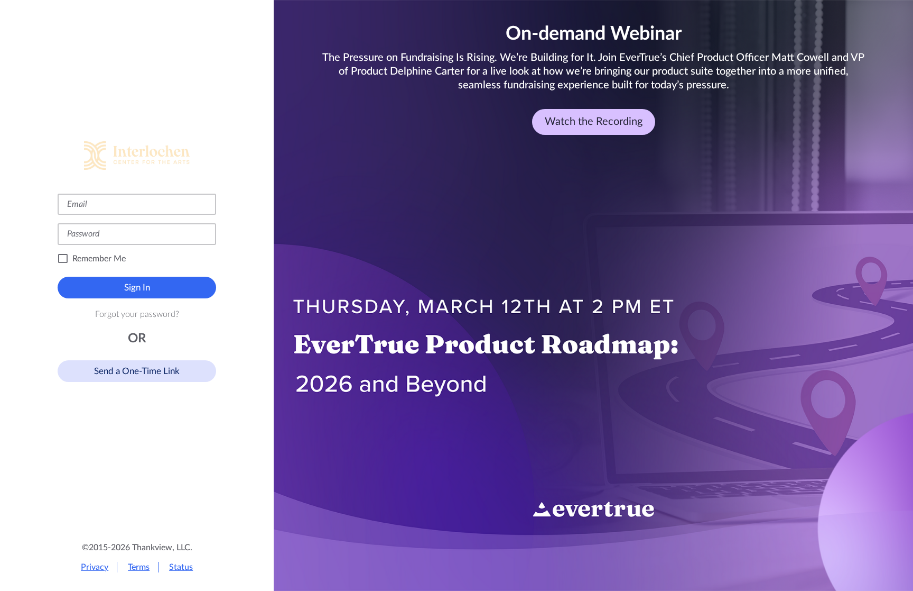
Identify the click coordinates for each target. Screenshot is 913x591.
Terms (139, 567)
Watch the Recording (593, 121)
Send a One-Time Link (137, 371)
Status (181, 567)
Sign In (137, 287)
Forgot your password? (137, 314)
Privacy (94, 567)
